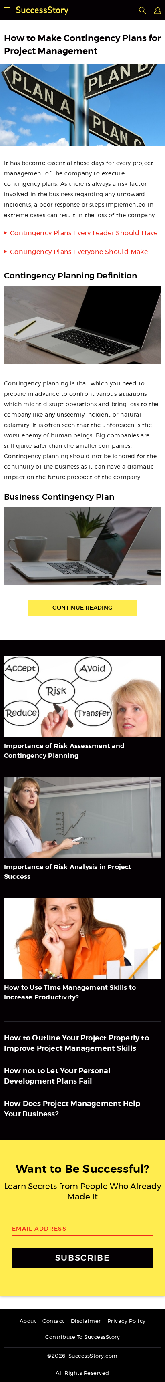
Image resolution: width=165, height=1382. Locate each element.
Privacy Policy (126, 1321)
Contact (53, 1321)
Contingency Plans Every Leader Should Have (84, 233)
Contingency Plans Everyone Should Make (79, 252)
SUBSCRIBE (82, 1258)
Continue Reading (82, 607)
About (28, 1321)
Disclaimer (86, 1321)
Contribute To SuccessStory (82, 1337)
